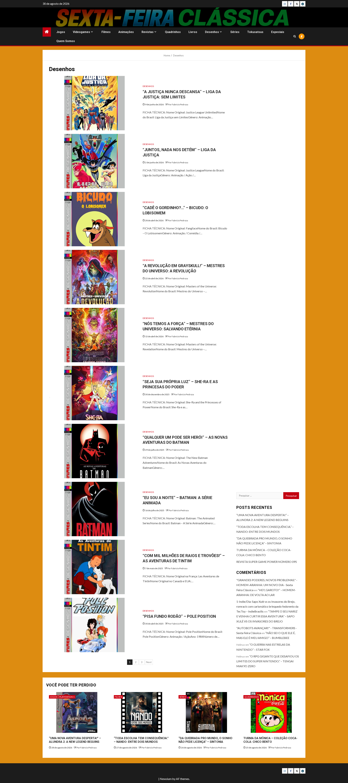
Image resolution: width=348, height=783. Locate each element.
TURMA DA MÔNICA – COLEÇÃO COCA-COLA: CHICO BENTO (270, 740)
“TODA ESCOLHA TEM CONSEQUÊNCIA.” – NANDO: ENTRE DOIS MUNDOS (141, 740)
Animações (126, 32)
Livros (192, 32)
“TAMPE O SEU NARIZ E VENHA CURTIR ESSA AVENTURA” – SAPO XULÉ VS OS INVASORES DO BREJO (266, 616)
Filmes (106, 32)
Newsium (166, 778)
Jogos (60, 32)
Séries (234, 32)
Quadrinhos (173, 32)
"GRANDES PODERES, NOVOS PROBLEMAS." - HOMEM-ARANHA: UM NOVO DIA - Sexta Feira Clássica (266, 584)
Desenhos (212, 32)
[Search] (294, 36)
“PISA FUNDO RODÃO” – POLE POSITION (179, 616)
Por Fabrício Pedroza (178, 104)
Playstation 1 (66, 696)
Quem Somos (65, 41)
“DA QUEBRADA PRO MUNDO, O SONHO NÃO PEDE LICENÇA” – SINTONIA (205, 740)
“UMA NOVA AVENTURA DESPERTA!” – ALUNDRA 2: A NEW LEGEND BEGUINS (75, 740)
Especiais (277, 32)
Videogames (81, 32)
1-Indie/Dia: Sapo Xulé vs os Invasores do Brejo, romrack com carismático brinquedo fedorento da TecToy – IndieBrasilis (267, 606)
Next (149, 662)
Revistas (148, 32)
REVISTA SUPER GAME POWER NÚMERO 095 (266, 561)
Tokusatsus (255, 32)
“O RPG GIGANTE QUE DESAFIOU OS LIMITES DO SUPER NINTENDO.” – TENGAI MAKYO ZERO (267, 661)
